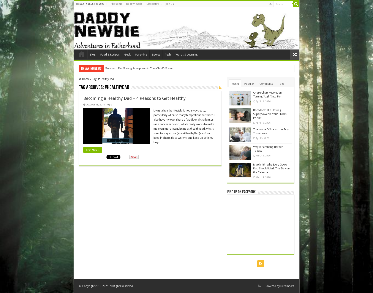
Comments (266, 83)
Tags (281, 83)
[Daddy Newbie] (186, 28)
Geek (127, 54)
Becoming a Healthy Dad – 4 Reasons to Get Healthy (134, 98)
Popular (249, 83)
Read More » (92, 149)
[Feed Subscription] (220, 87)
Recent (235, 83)
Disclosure (153, 3)
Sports (156, 54)
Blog (93, 54)
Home (86, 79)
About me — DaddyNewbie (126, 3)
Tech (168, 54)
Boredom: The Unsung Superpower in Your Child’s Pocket (139, 68)
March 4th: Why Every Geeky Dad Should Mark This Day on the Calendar (271, 168)
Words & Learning (186, 54)
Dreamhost (287, 286)
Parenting (141, 54)
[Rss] (270, 4)
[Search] (296, 4)
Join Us (170, 3)
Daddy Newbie (81, 54)
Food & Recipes (110, 54)
